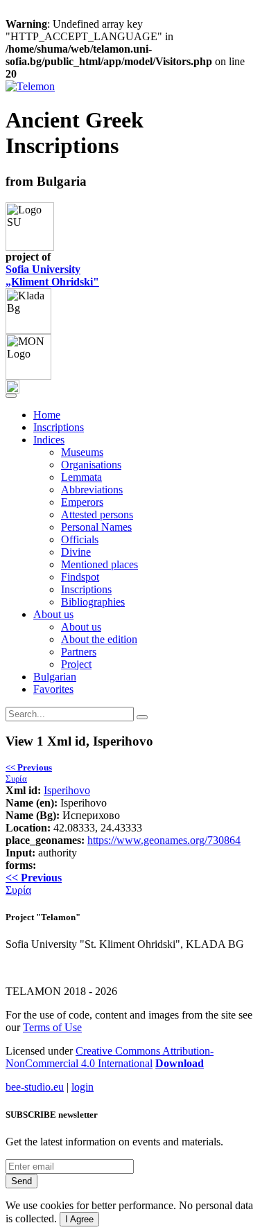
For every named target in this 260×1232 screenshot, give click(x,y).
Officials (79, 539)
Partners (78, 652)
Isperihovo (67, 790)
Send (21, 1181)
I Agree (79, 1219)
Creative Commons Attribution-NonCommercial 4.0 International (110, 1057)
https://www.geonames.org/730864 (164, 840)
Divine (76, 552)
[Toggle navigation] (11, 396)
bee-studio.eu (35, 1087)
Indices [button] (48, 440)
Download (179, 1063)
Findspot (80, 577)
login (82, 1087)
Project (76, 664)
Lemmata (81, 477)
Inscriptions (58, 427)
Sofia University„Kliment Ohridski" (52, 275)
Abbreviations (92, 489)
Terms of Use (52, 1027)
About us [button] (53, 614)
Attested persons (97, 514)
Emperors (82, 502)
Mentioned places (99, 564)
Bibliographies (93, 602)
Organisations (91, 464)
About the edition (99, 639)
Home (46, 415)
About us (81, 627)
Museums (82, 452)
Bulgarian (54, 677)
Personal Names (96, 527)
